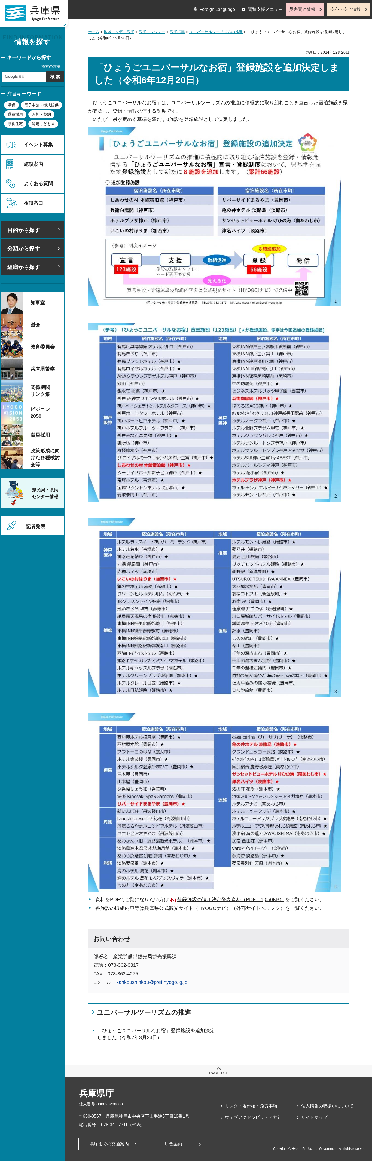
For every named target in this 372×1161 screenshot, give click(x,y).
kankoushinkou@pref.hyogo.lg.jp (151, 982)
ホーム (93, 32)
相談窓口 (33, 203)
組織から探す (23, 267)
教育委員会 (43, 346)
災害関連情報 (302, 9)
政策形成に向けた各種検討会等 (45, 457)
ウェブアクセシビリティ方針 (253, 1117)
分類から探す (23, 248)
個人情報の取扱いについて (327, 1106)
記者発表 (35, 526)
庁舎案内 (173, 1144)
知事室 (38, 302)
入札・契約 (41, 114)
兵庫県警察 (43, 368)
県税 (11, 105)
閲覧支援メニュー (265, 9)
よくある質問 (38, 183)
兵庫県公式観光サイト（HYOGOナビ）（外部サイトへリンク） (214, 908)
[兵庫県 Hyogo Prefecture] (35, 15)
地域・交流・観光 (119, 32)
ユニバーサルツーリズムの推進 (216, 32)
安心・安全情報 (345, 9)
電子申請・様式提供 (41, 105)
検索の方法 (50, 66)
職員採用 (15, 114)
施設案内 (33, 164)
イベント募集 (38, 144)
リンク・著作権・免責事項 (251, 1106)
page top (218, 1073)
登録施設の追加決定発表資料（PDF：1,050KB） (230, 899)
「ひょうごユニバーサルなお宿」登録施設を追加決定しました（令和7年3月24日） (156, 1034)
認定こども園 (43, 124)
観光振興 (177, 32)
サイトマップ (314, 1117)
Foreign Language (217, 9)
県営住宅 (15, 124)
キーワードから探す (29, 57)
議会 (35, 324)
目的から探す (23, 230)
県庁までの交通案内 (109, 1144)
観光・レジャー (152, 32)
